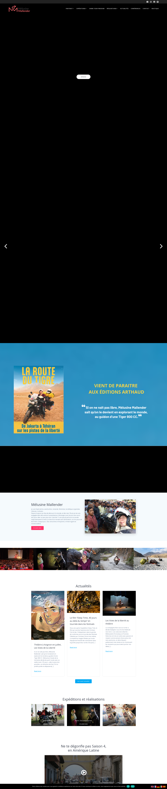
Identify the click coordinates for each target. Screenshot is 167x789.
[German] (158, 786)
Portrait (69, 8)
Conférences (135, 8)
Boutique (155, 8)
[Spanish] (164, 786)
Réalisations (111, 8)
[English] (152, 786)
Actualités (124, 8)
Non (133, 786)
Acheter (83, 77)
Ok (128, 786)
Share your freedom (96, 8)
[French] (155, 786)
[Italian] (161, 786)
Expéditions (81, 8)
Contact (146, 8)
